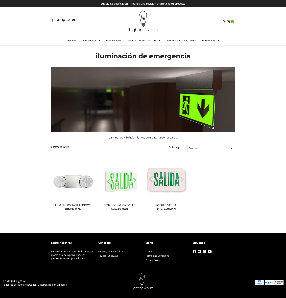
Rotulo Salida (166, 205)
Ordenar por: (175, 147)
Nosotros (208, 40)
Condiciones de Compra (181, 40)
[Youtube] (73, 20)
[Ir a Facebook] (52, 20)
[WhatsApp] (68, 20)
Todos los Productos (142, 40)
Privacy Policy (152, 260)
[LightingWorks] (143, 21)
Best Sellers (113, 40)
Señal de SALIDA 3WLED (120, 205)
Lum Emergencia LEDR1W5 (73, 205)
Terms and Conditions (157, 255)
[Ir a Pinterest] (63, 20)
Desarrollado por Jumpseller (53, 284)
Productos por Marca (81, 40)
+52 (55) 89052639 (108, 255)
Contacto (150, 251)
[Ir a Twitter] (58, 20)
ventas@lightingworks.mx (111, 251)
